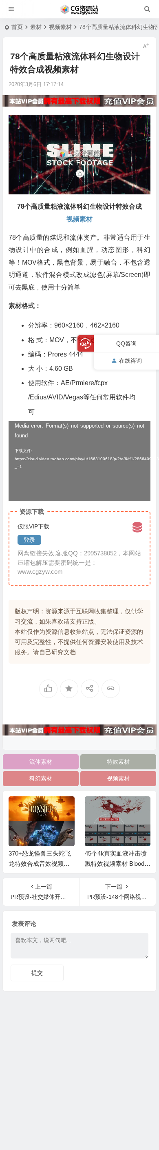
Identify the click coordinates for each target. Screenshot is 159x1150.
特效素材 (118, 761)
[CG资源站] (79, 9)
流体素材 (40, 761)
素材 (36, 27)
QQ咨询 (126, 343)
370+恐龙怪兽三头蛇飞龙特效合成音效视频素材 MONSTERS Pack (40, 863)
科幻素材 (40, 778)
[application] (79, 461)
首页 (17, 27)
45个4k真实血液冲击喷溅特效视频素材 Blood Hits (117, 863)
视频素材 (60, 27)
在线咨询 (130, 360)
